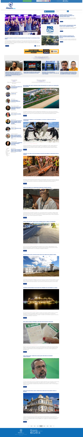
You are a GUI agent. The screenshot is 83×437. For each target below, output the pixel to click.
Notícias (6, 36)
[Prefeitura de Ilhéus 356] (41, 51)
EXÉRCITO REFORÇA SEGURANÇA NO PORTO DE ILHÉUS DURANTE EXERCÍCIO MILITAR (67, 36)
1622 (38, 426)
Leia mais (7, 45)
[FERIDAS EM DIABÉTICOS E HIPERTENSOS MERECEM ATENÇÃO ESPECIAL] (41, 199)
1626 (51, 426)
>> (53, 426)
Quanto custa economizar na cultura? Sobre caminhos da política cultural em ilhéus (16, 150)
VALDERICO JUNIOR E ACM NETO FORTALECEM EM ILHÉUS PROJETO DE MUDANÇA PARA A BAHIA (22, 38)
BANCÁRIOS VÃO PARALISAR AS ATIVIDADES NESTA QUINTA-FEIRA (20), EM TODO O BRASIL (50, 73)
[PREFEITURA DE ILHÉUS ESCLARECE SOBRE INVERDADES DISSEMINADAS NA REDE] (32, 65)
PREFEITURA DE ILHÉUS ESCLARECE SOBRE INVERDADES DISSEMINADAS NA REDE (32, 73)
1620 (31, 426)
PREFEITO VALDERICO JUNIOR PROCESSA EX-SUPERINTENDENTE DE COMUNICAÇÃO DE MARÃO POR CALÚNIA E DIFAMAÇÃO (68, 73)
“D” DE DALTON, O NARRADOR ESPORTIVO (15, 101)
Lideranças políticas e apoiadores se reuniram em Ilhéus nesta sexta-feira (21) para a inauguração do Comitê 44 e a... (67, 19)
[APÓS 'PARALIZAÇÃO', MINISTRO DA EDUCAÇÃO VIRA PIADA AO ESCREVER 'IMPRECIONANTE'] (41, 368)
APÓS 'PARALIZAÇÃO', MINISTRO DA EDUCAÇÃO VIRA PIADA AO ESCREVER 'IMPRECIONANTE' (37, 356)
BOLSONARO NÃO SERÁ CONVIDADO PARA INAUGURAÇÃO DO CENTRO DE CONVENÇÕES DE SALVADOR (41, 86)
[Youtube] (39, 432)
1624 (44, 426)
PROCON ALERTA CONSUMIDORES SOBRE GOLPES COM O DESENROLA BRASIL (67, 26)
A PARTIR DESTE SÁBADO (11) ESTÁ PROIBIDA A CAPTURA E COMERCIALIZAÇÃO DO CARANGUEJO (39, 120)
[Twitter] (34, 432)
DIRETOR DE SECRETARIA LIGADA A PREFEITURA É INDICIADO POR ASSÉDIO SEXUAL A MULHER (39, 391)
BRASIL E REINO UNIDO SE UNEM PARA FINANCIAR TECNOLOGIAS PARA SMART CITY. (16, 136)
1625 (47, 426)
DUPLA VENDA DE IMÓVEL (16, 114)
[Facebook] (31, 432)
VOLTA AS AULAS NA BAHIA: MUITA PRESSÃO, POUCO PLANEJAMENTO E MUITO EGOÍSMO (16, 122)
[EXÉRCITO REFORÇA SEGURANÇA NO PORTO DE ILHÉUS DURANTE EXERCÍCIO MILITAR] (50, 40)
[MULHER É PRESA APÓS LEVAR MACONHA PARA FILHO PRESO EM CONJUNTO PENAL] (41, 266)
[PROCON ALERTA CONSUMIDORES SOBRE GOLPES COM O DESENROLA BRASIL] (50, 29)
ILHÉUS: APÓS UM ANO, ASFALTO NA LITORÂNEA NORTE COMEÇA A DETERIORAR (39, 221)
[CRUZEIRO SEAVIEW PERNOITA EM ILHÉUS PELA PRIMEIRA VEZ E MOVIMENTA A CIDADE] (41, 299)
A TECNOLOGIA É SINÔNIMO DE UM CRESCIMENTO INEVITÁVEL (16, 143)
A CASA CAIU (13, 93)
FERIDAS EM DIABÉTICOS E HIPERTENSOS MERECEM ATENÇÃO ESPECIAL (37, 187)
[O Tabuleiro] (11, 4)
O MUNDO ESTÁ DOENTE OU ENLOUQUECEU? (16, 87)
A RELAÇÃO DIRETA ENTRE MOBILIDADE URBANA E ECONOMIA (16, 108)
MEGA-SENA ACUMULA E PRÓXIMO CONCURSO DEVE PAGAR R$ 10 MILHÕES (38, 321)
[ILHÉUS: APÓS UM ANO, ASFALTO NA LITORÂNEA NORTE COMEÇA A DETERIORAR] (41, 233)
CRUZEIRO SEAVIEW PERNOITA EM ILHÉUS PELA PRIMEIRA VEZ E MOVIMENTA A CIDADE (40, 287)
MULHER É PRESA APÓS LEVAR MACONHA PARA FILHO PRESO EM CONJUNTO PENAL (39, 254)
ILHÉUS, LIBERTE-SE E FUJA (16, 128)
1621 (34, 426)
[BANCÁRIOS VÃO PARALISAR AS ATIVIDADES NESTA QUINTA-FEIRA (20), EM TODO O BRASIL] (50, 65)
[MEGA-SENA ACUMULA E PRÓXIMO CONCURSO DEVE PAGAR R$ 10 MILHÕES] (41, 333)
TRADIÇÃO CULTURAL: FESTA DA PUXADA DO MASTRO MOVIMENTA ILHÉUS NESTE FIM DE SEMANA (41, 154)
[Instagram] (37, 432)
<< (28, 426)
